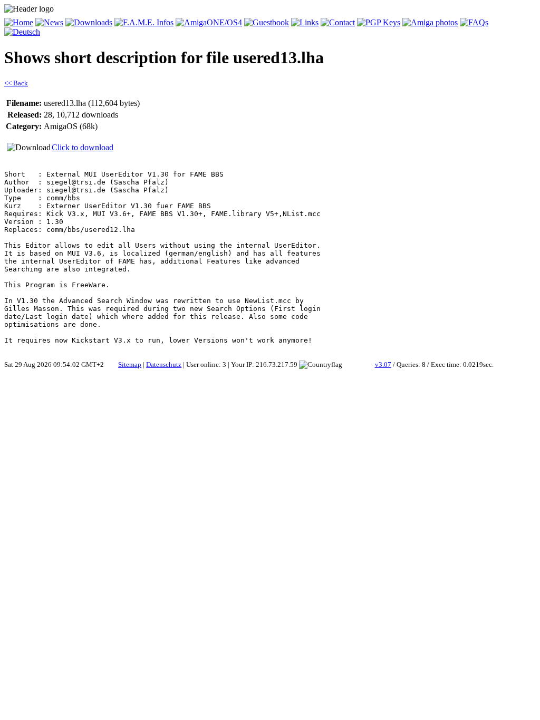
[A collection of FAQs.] (474, 22)
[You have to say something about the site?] (266, 22)
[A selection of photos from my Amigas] (430, 22)
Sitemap (129, 364)
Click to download (82, 147)
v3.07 (383, 364)
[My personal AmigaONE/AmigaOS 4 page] (209, 22)
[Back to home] (18, 22)
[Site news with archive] (49, 22)
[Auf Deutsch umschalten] (22, 31)
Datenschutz (163, 364)
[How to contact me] (338, 22)
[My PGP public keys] (378, 22)
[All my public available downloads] (88, 22)
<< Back (16, 83)
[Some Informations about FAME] (143, 22)
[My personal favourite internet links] (305, 22)
